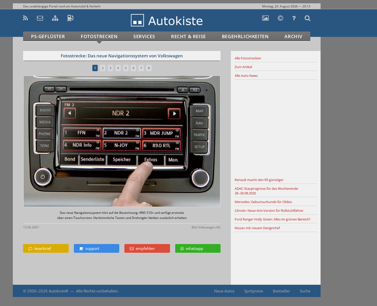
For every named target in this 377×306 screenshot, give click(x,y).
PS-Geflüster (48, 36)
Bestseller (281, 290)
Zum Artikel (243, 67)
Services (144, 36)
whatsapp (193, 248)
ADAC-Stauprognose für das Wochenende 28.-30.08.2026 (266, 190)
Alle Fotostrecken (248, 58)
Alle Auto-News (246, 75)
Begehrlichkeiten (245, 36)
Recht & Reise (188, 36)
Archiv (293, 36)
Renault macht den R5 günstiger (259, 179)
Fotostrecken (99, 36)
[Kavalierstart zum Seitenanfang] (331, 291)
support (91, 248)
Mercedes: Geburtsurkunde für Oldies (263, 201)
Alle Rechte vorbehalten (97, 290)
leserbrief (41, 248)
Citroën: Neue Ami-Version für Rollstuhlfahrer (269, 210)
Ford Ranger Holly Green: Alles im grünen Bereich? (273, 219)
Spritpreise (253, 290)
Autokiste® (58, 290)
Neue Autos (224, 290)
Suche (305, 290)
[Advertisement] (276, 128)
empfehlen (144, 248)
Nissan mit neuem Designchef (257, 228)
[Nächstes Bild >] (154, 142)
